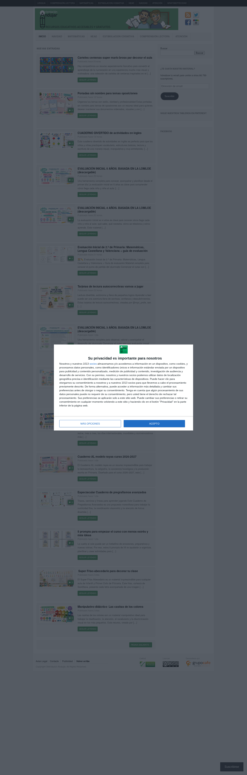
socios (93, 363)
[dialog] (123, 387)
